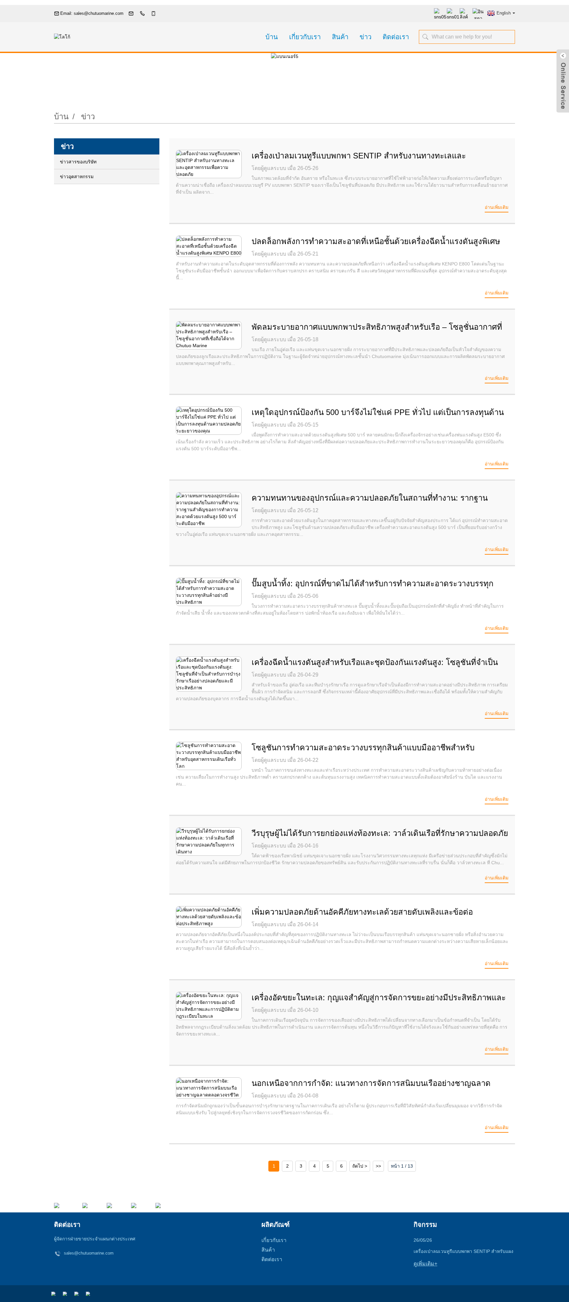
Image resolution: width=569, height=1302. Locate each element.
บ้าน (271, 37)
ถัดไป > (359, 1166)
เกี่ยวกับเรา (305, 37)
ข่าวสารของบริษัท (78, 161)
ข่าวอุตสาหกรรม (77, 176)
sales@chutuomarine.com (89, 1253)
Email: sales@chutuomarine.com (91, 13)
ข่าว (365, 37)
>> (378, 1166)
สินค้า (340, 37)
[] (426, 36)
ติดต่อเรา (396, 37)
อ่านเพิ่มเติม (496, 207)
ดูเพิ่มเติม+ (425, 1263)
